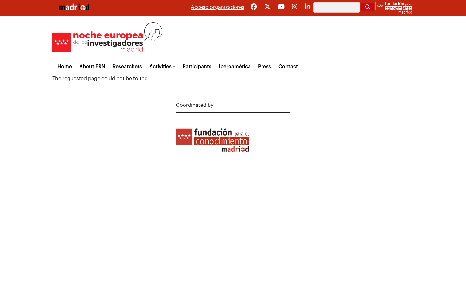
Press (264, 66)
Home (64, 66)
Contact (288, 66)
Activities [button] (160, 66)
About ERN (92, 66)
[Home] (74, 7)
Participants (197, 66)
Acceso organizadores (217, 7)
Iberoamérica (235, 66)
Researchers (127, 66)
